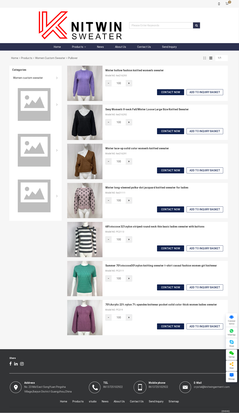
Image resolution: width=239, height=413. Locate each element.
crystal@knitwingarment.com (212, 386)
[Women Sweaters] (35, 104)
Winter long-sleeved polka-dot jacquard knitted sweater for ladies (146, 187)
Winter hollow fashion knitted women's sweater (134, 70)
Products (77, 46)
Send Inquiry (169, 46)
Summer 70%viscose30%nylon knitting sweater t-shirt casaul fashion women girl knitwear (161, 265)
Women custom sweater (50, 58)
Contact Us (144, 46)
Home (57, 46)
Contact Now (170, 92)
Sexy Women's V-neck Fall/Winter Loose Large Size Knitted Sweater (147, 109)
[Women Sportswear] (35, 196)
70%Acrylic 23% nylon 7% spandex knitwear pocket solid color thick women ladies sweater (161, 304)
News (100, 46)
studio (93, 401)
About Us (120, 46)
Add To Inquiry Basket (205, 92)
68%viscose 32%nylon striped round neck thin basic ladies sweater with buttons (154, 226)
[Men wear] (35, 150)
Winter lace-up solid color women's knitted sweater (137, 148)
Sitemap (174, 401)
